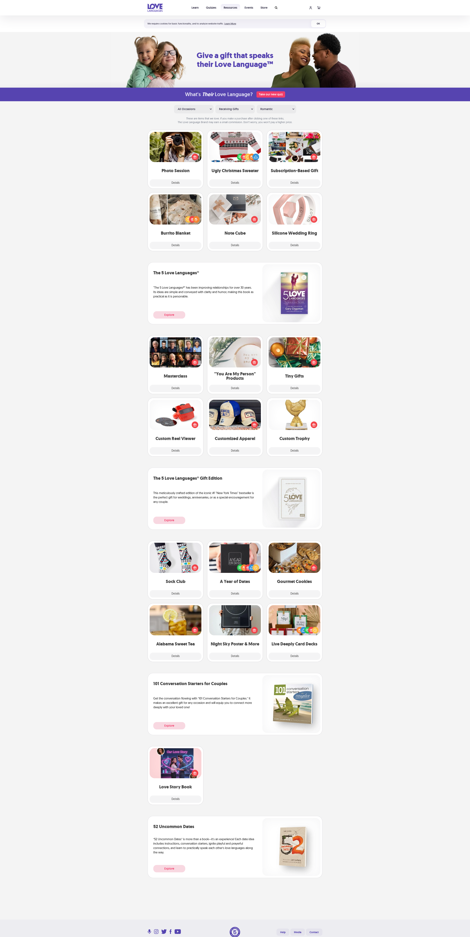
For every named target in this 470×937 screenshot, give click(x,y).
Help (283, 932)
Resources (230, 8)
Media (297, 932)
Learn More (230, 23)
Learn (195, 8)
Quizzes (211, 8)
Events (249, 8)
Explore (169, 315)
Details (175, 183)
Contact (314, 932)
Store (264, 8)
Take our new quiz (271, 94)
